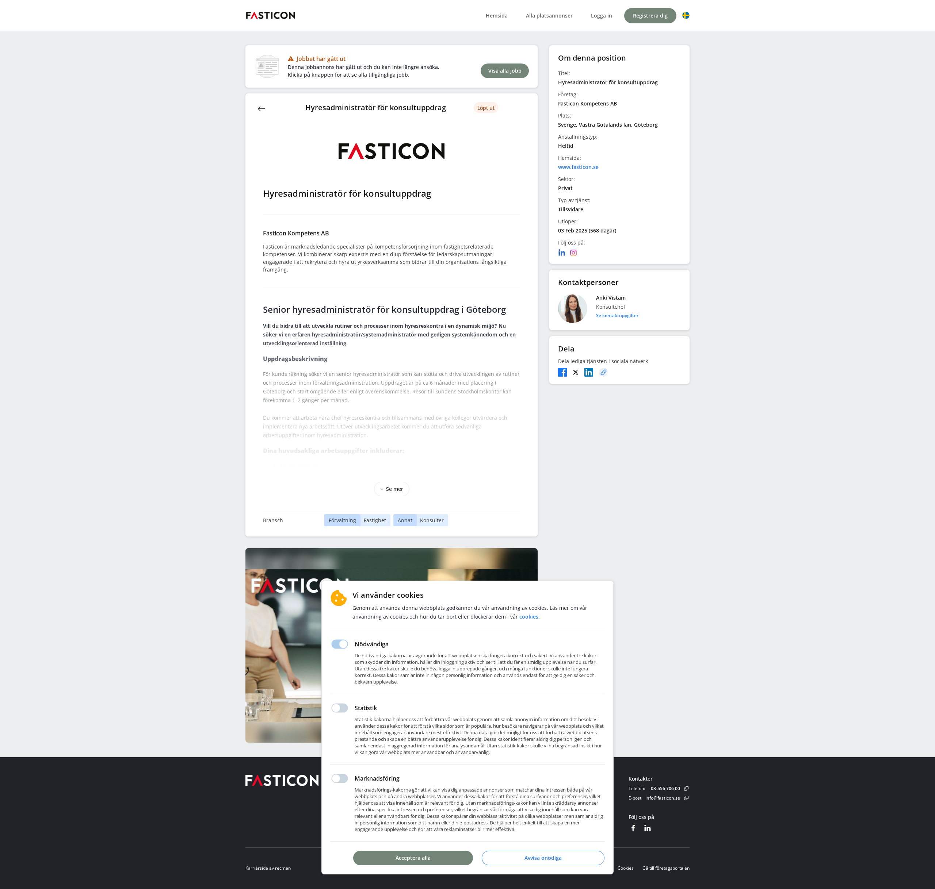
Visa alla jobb (505, 70)
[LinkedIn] (561, 253)
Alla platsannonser (549, 15)
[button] (686, 15)
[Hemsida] (302, 780)
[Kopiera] (603, 372)
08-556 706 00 (665, 788)
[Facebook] (562, 372)
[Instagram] (573, 253)
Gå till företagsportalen (666, 868)
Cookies (626, 868)
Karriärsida (256, 868)
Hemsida (497, 15)
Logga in (601, 15)
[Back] (261, 108)
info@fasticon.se (662, 798)
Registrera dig (650, 15)
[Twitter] (576, 372)
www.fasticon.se (578, 166)
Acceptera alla (413, 857)
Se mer (394, 488)
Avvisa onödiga (543, 857)
